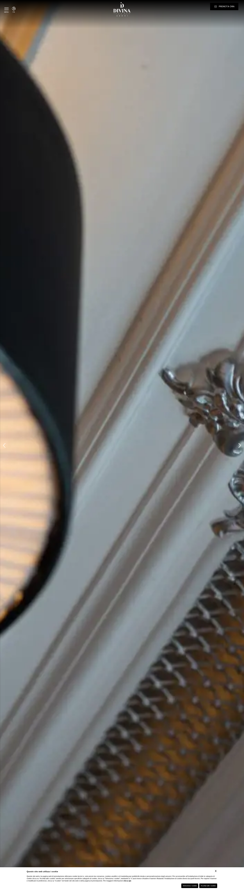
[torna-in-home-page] (122, 9)
